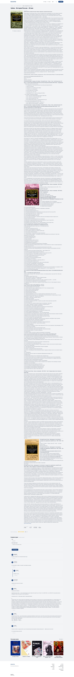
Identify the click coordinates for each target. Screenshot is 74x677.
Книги (53, 665)
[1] (18, 531)
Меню (45, 1)
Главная (53, 664)
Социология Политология (48, 11)
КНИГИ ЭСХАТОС (27, 11)
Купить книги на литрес (27, 523)
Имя (12, 539)
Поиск (50, 1)
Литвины (62, 670)
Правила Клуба (61, 666)
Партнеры (61, 665)
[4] (22, 531)
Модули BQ (52, 666)
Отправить (15, 549)
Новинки (31, 11)
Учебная (37, 11)
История (34, 11)
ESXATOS (13, 664)
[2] (19, 531)
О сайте (62, 664)
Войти (61, 1)
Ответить (14, 558)
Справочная (41, 11)
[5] (23, 531)
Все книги (61, 639)
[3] (21, 531)
